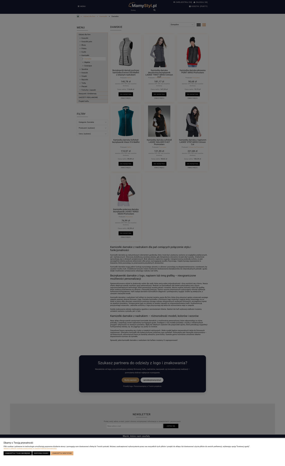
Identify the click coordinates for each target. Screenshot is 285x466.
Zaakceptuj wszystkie (62, 453)
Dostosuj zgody (41, 453)
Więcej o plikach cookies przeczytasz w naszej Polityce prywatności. (30, 448)
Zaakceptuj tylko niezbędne (17, 453)
